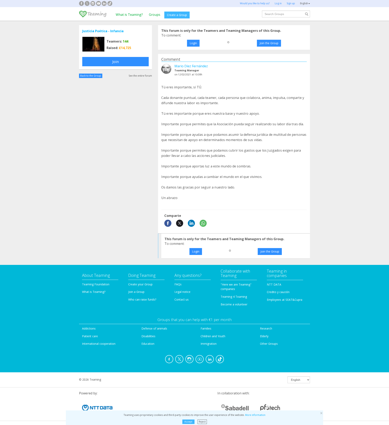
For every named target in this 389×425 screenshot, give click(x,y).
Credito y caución (278, 292)
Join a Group (136, 292)
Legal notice (182, 292)
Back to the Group (90, 75)
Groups (154, 14)
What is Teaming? (129, 14)
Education (147, 344)
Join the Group (269, 43)
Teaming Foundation (95, 284)
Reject (202, 421)
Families (206, 328)
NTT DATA (274, 284)
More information (255, 415)
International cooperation (98, 344)
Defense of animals (154, 328)
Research (266, 328)
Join (115, 61)
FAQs (178, 284)
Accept (188, 421)
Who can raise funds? (142, 299)
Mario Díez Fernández (191, 66)
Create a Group (177, 15)
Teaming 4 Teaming (234, 297)
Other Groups (269, 344)
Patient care (90, 336)
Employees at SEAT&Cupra (284, 300)
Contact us (181, 299)
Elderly (264, 336)
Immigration (209, 344)
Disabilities (148, 336)
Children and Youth (213, 336)
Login (193, 43)
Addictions (89, 328)
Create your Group (140, 284)
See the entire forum (140, 75)
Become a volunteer (234, 304)
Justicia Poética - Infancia (103, 31)
